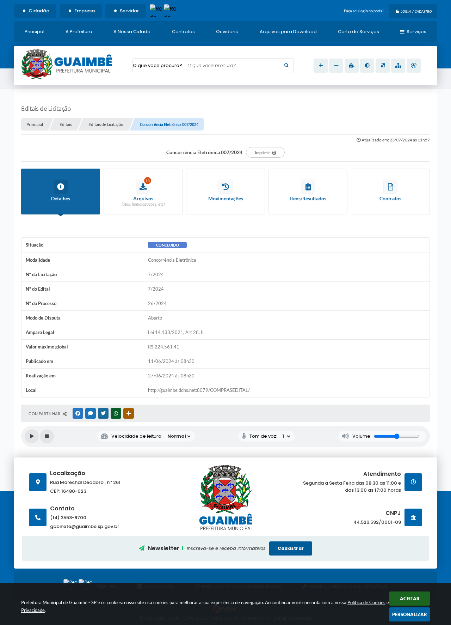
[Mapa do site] (398, 66)
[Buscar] (286, 66)
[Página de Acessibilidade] (414, 66)
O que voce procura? (157, 65)
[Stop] (47, 436)
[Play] (32, 436)
